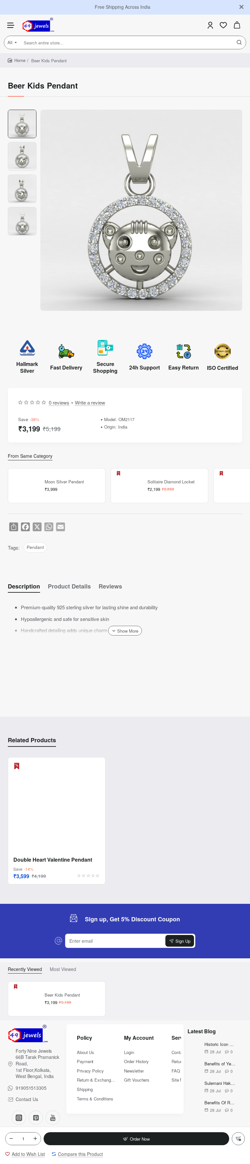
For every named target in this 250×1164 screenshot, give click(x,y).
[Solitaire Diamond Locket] (128, 485)
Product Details (69, 586)
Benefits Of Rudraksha (220, 1103)
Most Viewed (63, 969)
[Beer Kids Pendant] (25, 998)
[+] (35, 1139)
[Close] (241, 7)
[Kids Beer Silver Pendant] (231, 485)
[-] (11, 1139)
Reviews (110, 586)
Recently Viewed (25, 969)
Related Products (32, 740)
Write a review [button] (90, 402)
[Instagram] (19, 1117)
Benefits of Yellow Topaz (220, 1064)
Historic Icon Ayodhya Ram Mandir (220, 1044)
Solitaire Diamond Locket (171, 482)
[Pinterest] (36, 1117)
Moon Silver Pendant (64, 482)
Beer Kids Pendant (62, 995)
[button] (136, 1138)
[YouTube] (53, 1117)
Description (24, 586)
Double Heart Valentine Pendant (52, 859)
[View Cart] (236, 25)
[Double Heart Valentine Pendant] (57, 806)
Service (181, 1038)
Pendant (35, 547)
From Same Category (30, 456)
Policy (84, 1038)
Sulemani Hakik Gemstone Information (220, 1083)
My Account (139, 1038)
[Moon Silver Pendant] (25, 485)
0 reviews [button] (59, 402)
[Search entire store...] (239, 42)
